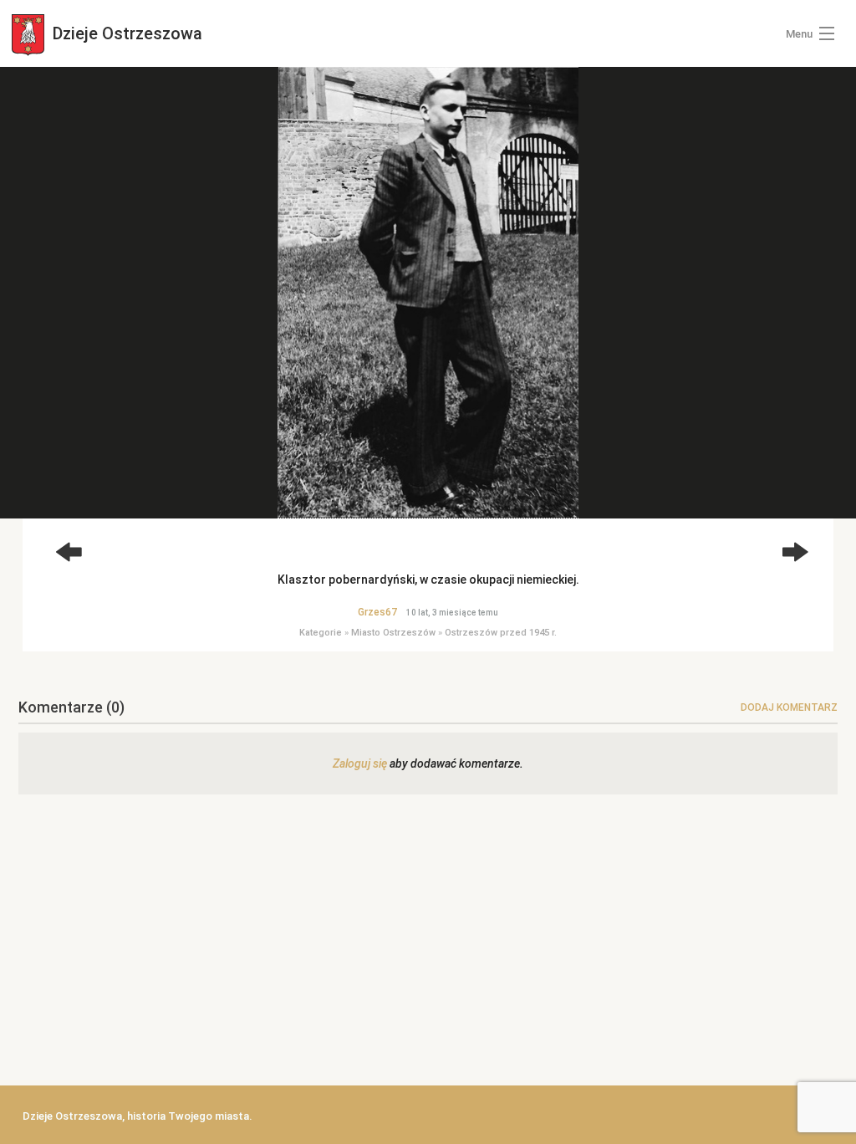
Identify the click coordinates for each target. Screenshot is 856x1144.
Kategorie (320, 632)
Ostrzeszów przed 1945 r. (501, 632)
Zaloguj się (360, 763)
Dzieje (125, 33)
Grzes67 (377, 612)
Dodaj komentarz (789, 707)
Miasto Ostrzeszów (393, 632)
